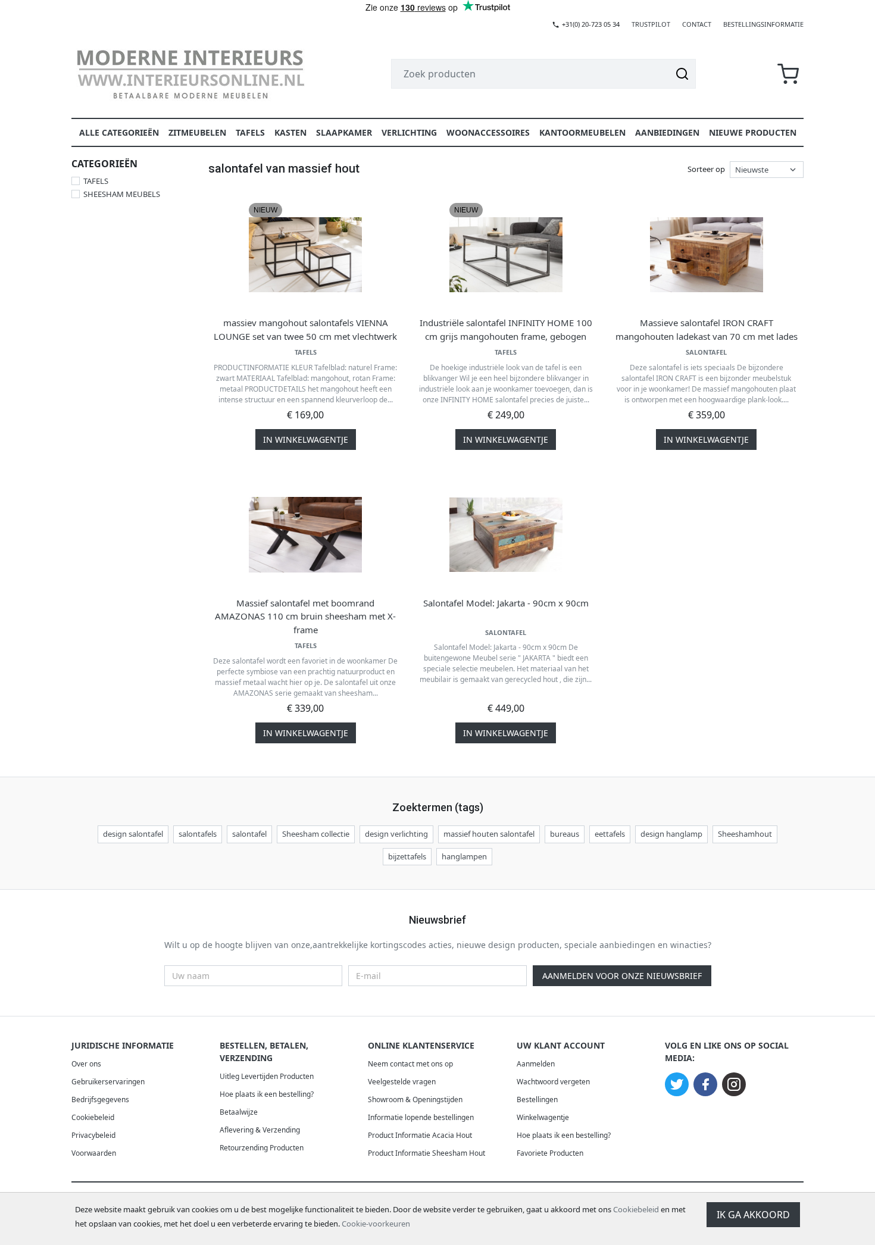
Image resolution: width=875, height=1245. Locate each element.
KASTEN (290, 132)
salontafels (198, 833)
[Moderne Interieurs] (190, 74)
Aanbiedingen (667, 132)
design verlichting (396, 833)
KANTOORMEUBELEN (582, 132)
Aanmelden (536, 1064)
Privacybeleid (93, 1135)
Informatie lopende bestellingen (421, 1117)
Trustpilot (651, 24)
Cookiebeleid (636, 1209)
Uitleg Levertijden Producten (267, 1076)
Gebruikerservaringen (108, 1082)
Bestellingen (537, 1099)
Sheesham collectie (315, 833)
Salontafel (706, 352)
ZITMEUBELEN (197, 132)
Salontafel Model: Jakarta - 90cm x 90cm (506, 603)
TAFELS (250, 132)
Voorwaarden (93, 1153)
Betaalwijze (239, 1112)
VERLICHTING (409, 132)
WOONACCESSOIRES (488, 132)
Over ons (86, 1064)
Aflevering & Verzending (260, 1130)
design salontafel (133, 833)
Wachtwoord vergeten (553, 1082)
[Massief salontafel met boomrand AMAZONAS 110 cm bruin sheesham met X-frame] (305, 535)
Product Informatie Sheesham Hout (426, 1153)
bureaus (564, 833)
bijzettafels (407, 856)
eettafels (610, 833)
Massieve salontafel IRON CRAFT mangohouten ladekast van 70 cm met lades (706, 329)
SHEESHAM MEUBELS (121, 194)
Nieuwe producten (752, 132)
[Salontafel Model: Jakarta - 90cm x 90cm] (505, 535)
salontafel (249, 833)
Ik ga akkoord (753, 1214)
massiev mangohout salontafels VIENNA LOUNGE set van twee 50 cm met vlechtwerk (305, 329)
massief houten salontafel (489, 833)
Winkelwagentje (543, 1117)
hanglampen (464, 856)
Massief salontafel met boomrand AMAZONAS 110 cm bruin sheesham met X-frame (305, 616)
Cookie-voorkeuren (376, 1223)
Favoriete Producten (550, 1153)
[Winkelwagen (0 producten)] (788, 74)
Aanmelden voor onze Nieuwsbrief (622, 975)
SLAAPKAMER (344, 132)
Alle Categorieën (119, 132)
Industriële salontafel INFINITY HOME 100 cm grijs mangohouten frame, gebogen (506, 329)
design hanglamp (671, 833)
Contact (696, 24)
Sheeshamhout (745, 833)
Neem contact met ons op (410, 1064)
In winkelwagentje (305, 439)
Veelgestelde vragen (402, 1082)
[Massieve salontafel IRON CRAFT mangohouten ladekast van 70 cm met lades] (706, 254)
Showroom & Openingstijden (415, 1099)
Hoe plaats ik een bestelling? (267, 1094)
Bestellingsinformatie (763, 24)
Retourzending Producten (262, 1148)
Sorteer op (706, 169)
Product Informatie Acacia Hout (420, 1135)
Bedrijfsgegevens (100, 1099)
